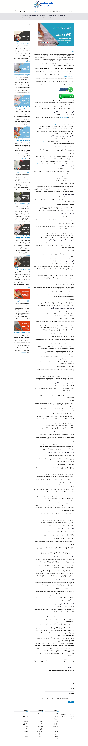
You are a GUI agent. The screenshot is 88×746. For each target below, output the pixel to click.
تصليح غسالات (25, 713)
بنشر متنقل (56, 716)
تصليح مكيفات (25, 724)
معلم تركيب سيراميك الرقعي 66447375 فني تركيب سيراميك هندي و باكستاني (22, 300)
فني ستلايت (56, 713)
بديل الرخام (41, 736)
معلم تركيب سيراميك (64, 117)
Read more (28, 61)
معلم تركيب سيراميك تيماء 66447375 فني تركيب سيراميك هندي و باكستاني (23, 236)
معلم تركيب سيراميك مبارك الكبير (46, 49)
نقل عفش (56, 728)
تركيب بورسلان (65, 49)
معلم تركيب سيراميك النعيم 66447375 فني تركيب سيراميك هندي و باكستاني (22, 204)
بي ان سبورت (55, 714)
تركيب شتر (56, 734)
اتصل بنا (72, 710)
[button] (63, 11)
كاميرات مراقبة (55, 726)
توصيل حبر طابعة (24, 732)
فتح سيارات (56, 729)
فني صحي (56, 721)
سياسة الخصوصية (70, 712)
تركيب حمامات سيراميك (59, 49)
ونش (27, 726)
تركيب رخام (53, 49)
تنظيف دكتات (40, 724)
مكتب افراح (41, 716)
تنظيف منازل (40, 713)
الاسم (73, 683)
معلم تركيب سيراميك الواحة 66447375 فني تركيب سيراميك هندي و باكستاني (22, 171)
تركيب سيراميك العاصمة (68, 11)
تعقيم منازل (41, 721)
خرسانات (41, 714)
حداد (27, 718)
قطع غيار (26, 736)
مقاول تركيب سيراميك (37, 49)
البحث (29, 24)
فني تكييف (41, 719)
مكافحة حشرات (55, 718)
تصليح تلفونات (25, 716)
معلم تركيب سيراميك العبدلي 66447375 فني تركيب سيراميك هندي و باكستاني (22, 75)
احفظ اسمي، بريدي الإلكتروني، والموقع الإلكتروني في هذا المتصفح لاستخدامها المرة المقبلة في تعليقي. (56, 698)
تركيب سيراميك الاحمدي (46, 11)
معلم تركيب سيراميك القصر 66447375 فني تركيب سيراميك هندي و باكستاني (22, 42)
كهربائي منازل (55, 724)
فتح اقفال (56, 719)
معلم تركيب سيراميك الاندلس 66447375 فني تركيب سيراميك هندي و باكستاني (22, 333)
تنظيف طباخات (40, 726)
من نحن (72, 718)
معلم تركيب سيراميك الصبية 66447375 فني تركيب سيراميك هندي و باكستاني (22, 107)
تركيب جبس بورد (40, 731)
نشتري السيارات (40, 723)
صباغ (27, 728)
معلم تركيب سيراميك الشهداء (67, 76)
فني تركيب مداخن (24, 719)
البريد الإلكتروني (71, 688)
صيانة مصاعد (56, 736)
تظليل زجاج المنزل (24, 729)
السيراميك (38, 162)
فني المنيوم (26, 721)
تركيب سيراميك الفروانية (24, 11)
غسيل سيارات (25, 723)
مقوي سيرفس (55, 723)
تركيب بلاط (69, 49)
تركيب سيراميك (43, 141)
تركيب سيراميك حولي (57, 11)
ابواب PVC (56, 737)
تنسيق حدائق (40, 734)
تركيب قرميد (25, 731)
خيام (27, 734)
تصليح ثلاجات (25, 714)
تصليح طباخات (40, 728)
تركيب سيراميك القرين (35, 11)
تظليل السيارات (40, 729)
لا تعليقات (72, 51)
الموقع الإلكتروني (71, 693)
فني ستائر (41, 732)
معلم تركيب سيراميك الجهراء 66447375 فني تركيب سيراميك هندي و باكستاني (22, 268)
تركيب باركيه (56, 218)
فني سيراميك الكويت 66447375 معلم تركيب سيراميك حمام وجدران (67, 715)
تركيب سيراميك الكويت (57, 124)
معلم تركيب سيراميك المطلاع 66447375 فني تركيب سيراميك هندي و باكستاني (22, 139)
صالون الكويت (40, 718)
